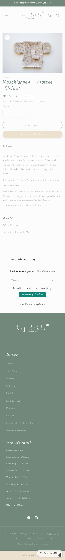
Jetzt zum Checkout (32, 134)
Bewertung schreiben (32, 294)
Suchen (10, 364)
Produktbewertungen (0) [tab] (22, 271)
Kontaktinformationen (27, 544)
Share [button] (9, 146)
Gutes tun (11, 386)
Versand (15, 101)
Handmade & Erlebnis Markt (21, 423)
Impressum (45, 544)
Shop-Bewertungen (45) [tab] (49, 271)
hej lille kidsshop (19, 534)
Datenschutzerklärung (25, 539)
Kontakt (10, 408)
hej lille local (13, 401)
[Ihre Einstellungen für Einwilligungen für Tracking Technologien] (59, 554)
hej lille (10, 393)
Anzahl (6, 106)
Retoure (10, 416)
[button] (6, 15)
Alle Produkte (13, 371)
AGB (40, 539)
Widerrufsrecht (53, 534)
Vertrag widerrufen (16, 431)
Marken (10, 379)
